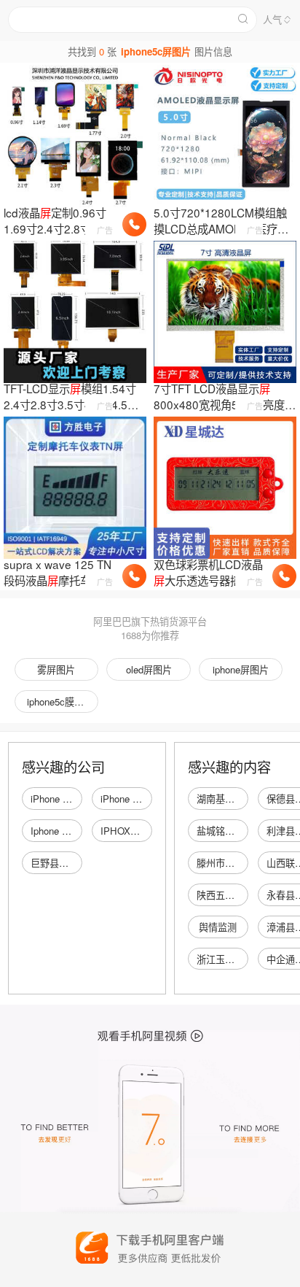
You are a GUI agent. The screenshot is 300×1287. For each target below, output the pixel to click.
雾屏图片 (56, 669)
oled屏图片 (149, 669)
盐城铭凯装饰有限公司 (244, 831)
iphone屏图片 (241, 669)
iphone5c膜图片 (60, 701)
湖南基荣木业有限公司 (244, 798)
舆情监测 (218, 927)
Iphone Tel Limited (69, 831)
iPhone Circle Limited (145, 798)
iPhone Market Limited (78, 798)
